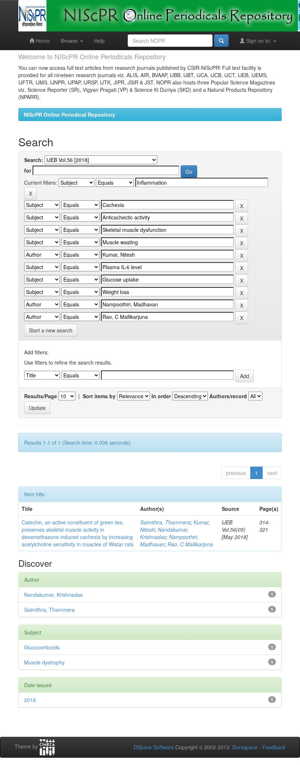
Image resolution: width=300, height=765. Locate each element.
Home (42, 40)
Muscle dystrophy (44, 662)
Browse (70, 40)
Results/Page (40, 396)
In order (161, 396)
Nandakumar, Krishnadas (164, 533)
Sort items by (99, 396)
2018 (30, 700)
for (27, 170)
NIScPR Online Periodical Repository (69, 114)
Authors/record (228, 396)
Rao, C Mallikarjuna (190, 544)
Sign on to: (259, 40)
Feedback (273, 747)
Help (99, 40)
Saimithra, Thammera (165, 522)
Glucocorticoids (42, 647)
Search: (33, 159)
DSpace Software (154, 747)
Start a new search (50, 330)
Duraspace (245, 747)
